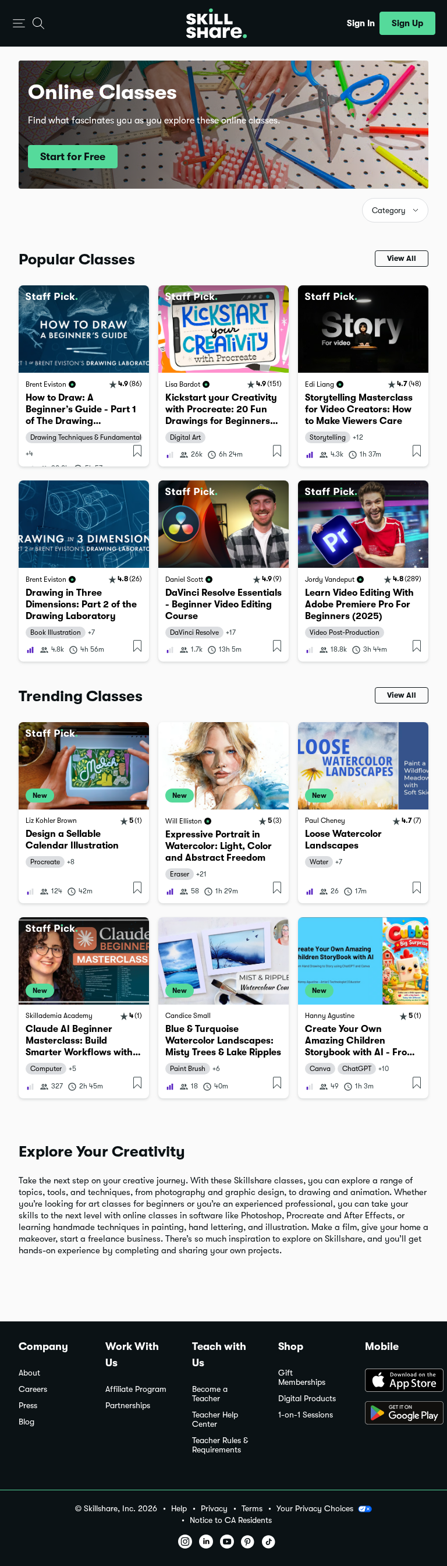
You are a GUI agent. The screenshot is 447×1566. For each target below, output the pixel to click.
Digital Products (307, 1398)
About (29, 1373)
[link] (84, 375)
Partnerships (127, 1405)
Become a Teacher (210, 1394)
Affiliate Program (135, 1389)
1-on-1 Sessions (305, 1415)
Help (179, 1508)
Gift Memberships (301, 1378)
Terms (252, 1508)
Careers (33, 1389)
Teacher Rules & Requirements (220, 1445)
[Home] (216, 23)
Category (389, 210)
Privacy (214, 1508)
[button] (19, 23)
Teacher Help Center (215, 1420)
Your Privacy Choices (314, 1508)
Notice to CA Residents (231, 1520)
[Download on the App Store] (396, 1381)
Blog (26, 1421)
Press (28, 1405)
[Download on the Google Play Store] (396, 1414)
